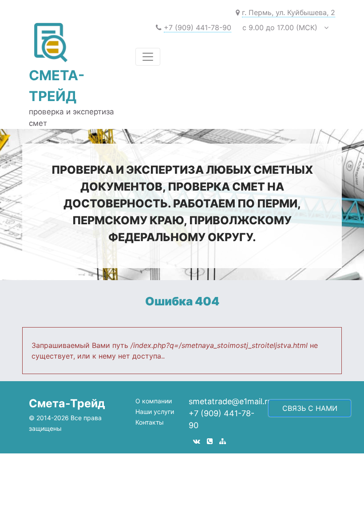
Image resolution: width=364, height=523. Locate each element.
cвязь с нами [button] (309, 408)
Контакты (149, 422)
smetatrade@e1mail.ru (230, 401)
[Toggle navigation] (147, 57)
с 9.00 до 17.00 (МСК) (242, 27)
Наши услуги (154, 411)
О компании (153, 401)
